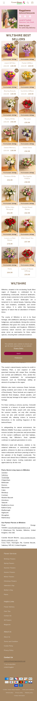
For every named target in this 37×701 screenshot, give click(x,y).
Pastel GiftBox (27, 63)
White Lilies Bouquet (9, 208)
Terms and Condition (11, 641)
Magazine (7, 624)
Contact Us (7, 615)
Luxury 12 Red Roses (9, 239)
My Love (27, 119)
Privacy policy (19, 692)
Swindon (4, 472)
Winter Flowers (9, 576)
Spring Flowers (9, 563)
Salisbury (4, 475)
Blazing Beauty (10, 91)
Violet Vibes (27, 148)
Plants (6, 594)
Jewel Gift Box (9, 63)
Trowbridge (5, 477)
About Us (7, 637)
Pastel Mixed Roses (27, 208)
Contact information (19, 695)
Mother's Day (8, 590)
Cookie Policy (8, 646)
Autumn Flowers (9, 572)
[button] (4, 3)
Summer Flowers (9, 568)
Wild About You (27, 238)
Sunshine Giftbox (27, 91)
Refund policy (9, 692)
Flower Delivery (9, 607)
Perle (10, 269)
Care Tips (7, 611)
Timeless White (10, 176)
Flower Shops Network (14, 689)
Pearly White (10, 119)
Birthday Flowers (9, 559)
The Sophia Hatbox (27, 177)
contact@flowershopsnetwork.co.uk (14, 661)
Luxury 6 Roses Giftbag (27, 270)
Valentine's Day (9, 585)
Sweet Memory (10, 148)
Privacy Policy (8, 650)
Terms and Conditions (28, 689)
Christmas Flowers (10, 581)
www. (22, 538)
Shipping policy (29, 692)
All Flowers (7, 620)
